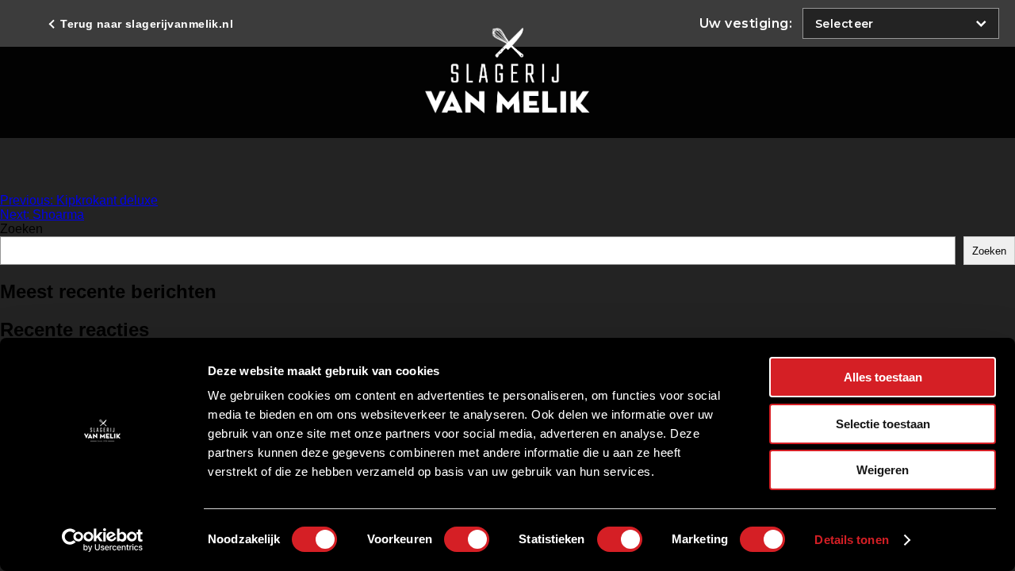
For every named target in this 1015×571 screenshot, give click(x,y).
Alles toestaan (883, 377)
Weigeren (882, 470)
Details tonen (851, 539)
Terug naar (145, 23)
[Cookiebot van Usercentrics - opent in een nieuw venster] (102, 540)
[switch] (466, 539)
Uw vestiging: (745, 23)
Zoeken (21, 229)
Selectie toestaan (883, 424)
